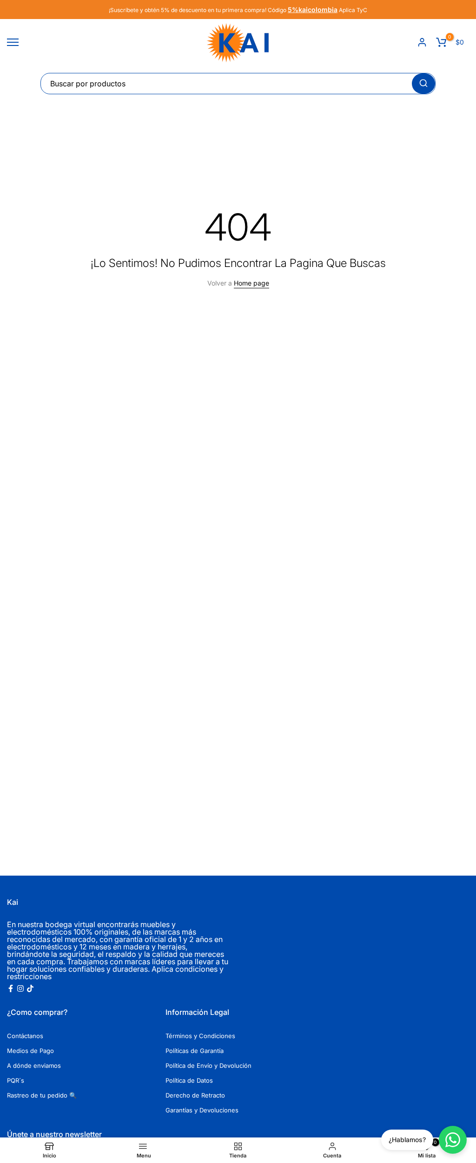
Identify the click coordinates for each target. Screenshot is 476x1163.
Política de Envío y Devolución (208, 1065)
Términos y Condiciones (200, 1036)
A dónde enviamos (34, 1065)
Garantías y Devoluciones (201, 1110)
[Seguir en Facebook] (10, 988)
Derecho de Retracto (195, 1095)
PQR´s (15, 1080)
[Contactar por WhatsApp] (453, 1140)
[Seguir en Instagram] (20, 988)
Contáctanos (25, 1036)
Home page (251, 283)
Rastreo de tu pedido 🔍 (42, 1095)
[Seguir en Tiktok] (30, 988)
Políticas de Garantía (194, 1050)
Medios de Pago (30, 1050)
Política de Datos (189, 1080)
